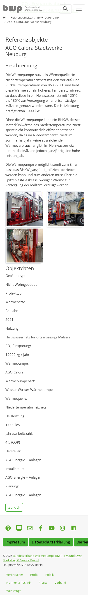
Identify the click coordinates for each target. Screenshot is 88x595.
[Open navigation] (79, 8)
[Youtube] (51, 528)
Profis (34, 575)
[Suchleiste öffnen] (65, 8)
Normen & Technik (18, 583)
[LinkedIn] (73, 528)
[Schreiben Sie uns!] (8, 528)
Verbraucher (14, 575)
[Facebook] (40, 528)
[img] (23, 209)
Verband (60, 583)
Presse (43, 583)
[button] (14, 507)
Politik (49, 575)
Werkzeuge (13, 591)
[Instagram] (62, 528)
